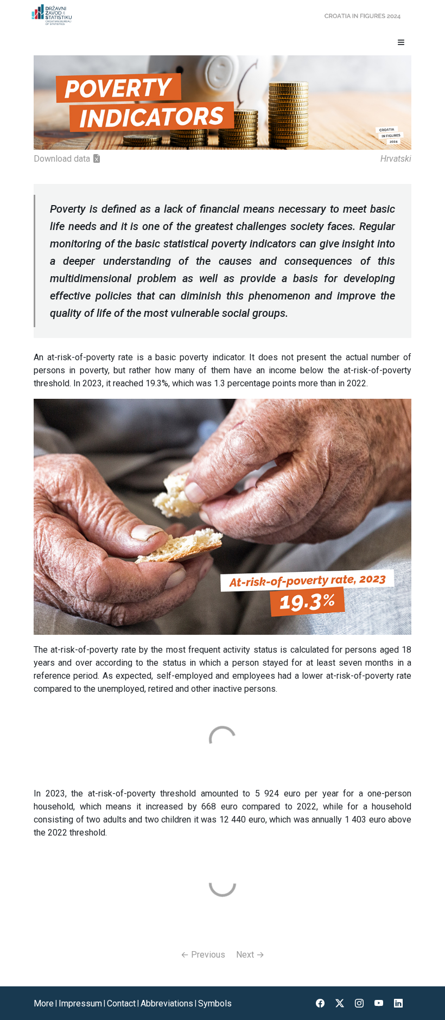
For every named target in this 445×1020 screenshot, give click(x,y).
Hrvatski (395, 159)
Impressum (80, 1003)
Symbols (215, 1003)
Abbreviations (167, 1003)
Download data (63, 159)
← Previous (203, 954)
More (44, 1003)
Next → (250, 954)
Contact (121, 1003)
